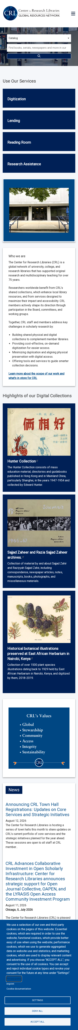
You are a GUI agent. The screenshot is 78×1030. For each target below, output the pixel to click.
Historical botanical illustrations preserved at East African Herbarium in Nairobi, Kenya (38, 653)
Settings (37, 1000)
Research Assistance (24, 164)
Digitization (16, 99)
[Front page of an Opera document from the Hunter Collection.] (39, 431)
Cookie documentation (19, 988)
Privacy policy (14, 978)
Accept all (37, 1021)
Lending (13, 120)
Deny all (37, 1010)
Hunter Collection (21, 461)
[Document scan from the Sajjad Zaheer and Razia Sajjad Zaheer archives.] (39, 523)
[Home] (32, 13)
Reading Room (19, 142)
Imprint (10, 983)
